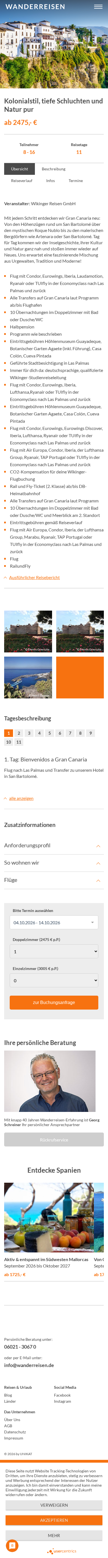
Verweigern (54, 1505)
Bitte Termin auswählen (33, 911)
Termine (76, 180)
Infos (50, 180)
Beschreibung (53, 168)
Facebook (62, 1395)
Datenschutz (15, 1431)
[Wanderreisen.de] (35, 7)
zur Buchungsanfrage (54, 1002)
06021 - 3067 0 (20, 1347)
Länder (10, 1401)
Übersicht (19, 168)
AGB (8, 1425)
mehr (54, 1535)
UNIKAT (26, 1454)
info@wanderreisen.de (29, 1365)
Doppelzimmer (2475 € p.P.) (36, 940)
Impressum (13, 1438)
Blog (8, 1395)
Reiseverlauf (21, 180)
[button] (98, 7)
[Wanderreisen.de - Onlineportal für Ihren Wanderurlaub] (54, 1325)
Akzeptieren (54, 1520)
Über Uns (12, 1419)
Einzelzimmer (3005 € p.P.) (35, 969)
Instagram (62, 1401)
